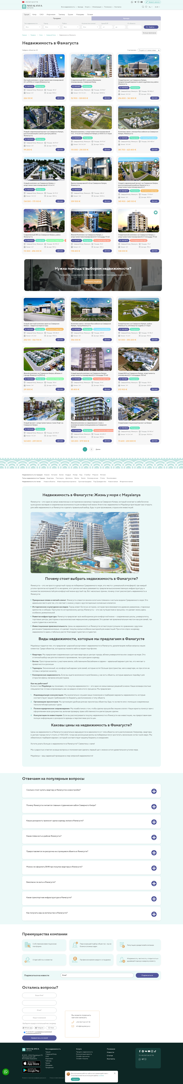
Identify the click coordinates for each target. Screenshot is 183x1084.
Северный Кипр (51, 1054)
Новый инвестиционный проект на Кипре (135, 423)
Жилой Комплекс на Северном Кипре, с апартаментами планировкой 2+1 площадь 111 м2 (90, 236)
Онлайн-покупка (82, 1058)
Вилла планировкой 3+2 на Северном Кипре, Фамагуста (89, 184)
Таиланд (61, 14)
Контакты (117, 7)
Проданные (49, 1067)
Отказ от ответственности (57, 1078)
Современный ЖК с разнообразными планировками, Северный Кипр (86, 81)
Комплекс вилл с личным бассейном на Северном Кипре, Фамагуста (138, 133)
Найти (151, 27)
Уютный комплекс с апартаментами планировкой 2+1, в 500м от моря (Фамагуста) (43, 81)
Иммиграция (96, 7)
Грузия (70, 14)
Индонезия (51, 14)
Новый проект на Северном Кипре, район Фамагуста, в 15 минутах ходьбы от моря (135, 325)
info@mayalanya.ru (83, 1026)
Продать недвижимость (84, 1052)
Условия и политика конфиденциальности (34, 1078)
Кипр (34, 14)
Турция (26, 14)
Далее (98, 449)
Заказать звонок (154, 2)
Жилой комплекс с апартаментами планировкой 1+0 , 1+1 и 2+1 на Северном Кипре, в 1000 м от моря (91, 133)
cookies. (101, 1075)
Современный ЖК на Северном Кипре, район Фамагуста (42, 236)
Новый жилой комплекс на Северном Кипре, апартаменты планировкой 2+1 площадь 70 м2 (89, 374)
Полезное (108, 7)
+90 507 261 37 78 (31, 2)
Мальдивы (80, 14)
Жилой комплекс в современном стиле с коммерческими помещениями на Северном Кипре (89, 425)
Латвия (90, 14)
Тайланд (48, 1061)
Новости (110, 1052)
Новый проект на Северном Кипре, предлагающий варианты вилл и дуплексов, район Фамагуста (138, 82)
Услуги (87, 7)
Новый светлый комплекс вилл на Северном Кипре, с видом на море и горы (41, 325)
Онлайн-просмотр (82, 1056)
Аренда (80, 7)
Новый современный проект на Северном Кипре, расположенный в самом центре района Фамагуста (44, 134)
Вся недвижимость (68, 7)
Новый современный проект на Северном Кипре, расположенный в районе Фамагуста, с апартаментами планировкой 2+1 (138, 185)
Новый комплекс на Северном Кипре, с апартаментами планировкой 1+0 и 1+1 (39, 184)
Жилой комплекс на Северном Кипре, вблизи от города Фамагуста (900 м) (43, 374)
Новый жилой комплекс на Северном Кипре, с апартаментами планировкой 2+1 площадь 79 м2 (137, 236)
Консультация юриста (84, 1054)
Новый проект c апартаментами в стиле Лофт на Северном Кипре (43, 424)
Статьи (110, 1056)
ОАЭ (41, 14)
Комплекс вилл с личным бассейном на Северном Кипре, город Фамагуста (91, 325)
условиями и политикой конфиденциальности (39, 1032)
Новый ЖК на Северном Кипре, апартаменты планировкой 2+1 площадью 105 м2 (136, 374)
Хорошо (75, 1079)
